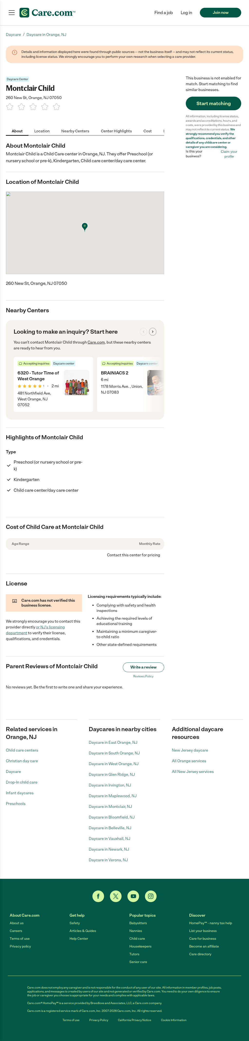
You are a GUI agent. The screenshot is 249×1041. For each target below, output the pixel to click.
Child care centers (22, 750)
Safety (75, 923)
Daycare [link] (13, 34)
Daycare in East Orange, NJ (113, 742)
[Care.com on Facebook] (98, 896)
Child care (137, 939)
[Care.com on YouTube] (133, 896)
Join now (221, 12)
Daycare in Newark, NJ (109, 849)
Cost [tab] (147, 131)
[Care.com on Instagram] (151, 896)
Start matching (213, 103)
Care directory (200, 954)
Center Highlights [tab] (116, 131)
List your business (203, 931)
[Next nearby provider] (152, 332)
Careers (16, 931)
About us (17, 923)
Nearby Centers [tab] (75, 131)
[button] (186, 13)
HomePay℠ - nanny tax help (210, 923)
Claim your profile (229, 154)
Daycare (13, 771)
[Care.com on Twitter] (116, 896)
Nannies (135, 931)
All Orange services (189, 761)
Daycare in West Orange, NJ (114, 764)
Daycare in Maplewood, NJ (113, 796)
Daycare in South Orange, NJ (114, 753)
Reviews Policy (143, 676)
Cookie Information (174, 1020)
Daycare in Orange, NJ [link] (46, 34)
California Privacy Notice (134, 1020)
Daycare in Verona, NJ (108, 860)
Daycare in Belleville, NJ (110, 828)
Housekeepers (140, 946)
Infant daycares (20, 793)
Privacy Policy (98, 1020)
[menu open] (12, 13)
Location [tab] (42, 131)
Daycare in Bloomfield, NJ (112, 817)
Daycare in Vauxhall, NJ (109, 838)
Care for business (202, 939)
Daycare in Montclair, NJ (110, 806)
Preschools (16, 803)
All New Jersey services (193, 771)
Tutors (134, 954)
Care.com (96, 342)
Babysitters (138, 923)
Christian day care (22, 761)
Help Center (79, 939)
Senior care (138, 962)
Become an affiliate (204, 946)
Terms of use (20, 939)
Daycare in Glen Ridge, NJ (112, 774)
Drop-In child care (21, 782)
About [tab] (17, 131)
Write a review (143, 667)
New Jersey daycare (190, 750)
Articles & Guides (83, 931)
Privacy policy (20, 946)
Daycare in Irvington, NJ (110, 785)
